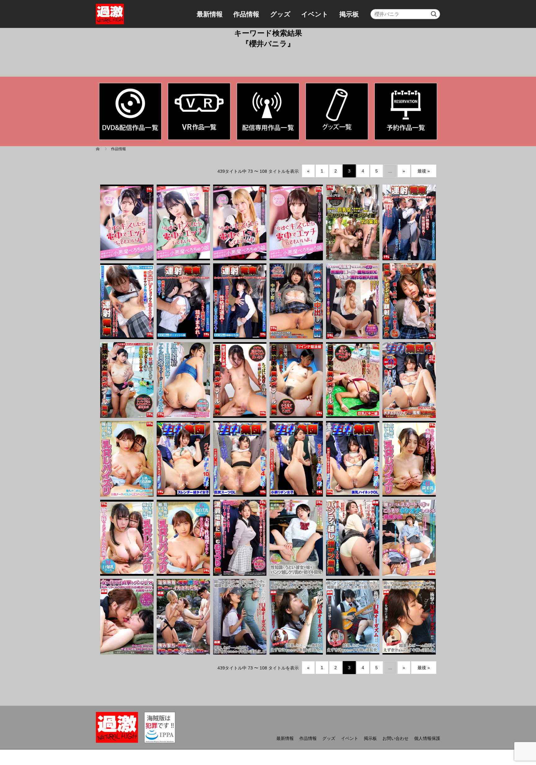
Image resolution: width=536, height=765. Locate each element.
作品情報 (246, 14)
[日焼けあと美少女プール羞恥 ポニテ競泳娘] (296, 380)
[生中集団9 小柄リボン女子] (296, 459)
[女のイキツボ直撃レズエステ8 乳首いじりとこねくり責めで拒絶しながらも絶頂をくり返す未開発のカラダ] (127, 617)
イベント (314, 14)
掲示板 (349, 14)
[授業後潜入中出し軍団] (296, 301)
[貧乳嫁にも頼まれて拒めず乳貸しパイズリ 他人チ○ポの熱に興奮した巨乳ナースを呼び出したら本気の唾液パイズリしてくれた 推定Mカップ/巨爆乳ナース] (127, 538)
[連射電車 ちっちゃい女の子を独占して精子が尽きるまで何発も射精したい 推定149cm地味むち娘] (239, 301)
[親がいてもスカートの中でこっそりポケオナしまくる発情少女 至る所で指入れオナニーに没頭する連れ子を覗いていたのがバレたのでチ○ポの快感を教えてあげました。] (409, 537)
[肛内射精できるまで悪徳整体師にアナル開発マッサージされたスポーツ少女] (183, 380)
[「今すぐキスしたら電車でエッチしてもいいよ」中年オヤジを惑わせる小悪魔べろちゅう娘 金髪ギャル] (239, 222)
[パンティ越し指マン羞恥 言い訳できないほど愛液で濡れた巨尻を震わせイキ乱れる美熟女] (352, 537)
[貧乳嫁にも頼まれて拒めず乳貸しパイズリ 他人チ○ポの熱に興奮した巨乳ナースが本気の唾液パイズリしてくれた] (127, 459)
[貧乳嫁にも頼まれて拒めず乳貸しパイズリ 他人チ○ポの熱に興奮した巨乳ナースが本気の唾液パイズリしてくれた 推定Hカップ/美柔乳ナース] (409, 459)
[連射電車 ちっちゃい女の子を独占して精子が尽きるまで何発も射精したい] (409, 222)
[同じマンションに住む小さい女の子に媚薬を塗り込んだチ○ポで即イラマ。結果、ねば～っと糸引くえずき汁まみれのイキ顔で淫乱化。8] (239, 617)
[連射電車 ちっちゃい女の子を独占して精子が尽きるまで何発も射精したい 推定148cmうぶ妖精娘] (127, 301)
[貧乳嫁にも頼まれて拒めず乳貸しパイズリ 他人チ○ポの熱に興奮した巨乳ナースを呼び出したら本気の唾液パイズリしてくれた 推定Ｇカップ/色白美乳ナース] (183, 538)
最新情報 (210, 14)
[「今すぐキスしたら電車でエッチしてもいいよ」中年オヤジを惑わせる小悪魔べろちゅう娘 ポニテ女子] (127, 222)
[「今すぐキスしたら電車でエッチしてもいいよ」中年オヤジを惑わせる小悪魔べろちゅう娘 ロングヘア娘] (183, 222)
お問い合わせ (395, 738)
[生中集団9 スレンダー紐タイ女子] (183, 459)
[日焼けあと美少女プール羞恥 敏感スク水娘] (239, 380)
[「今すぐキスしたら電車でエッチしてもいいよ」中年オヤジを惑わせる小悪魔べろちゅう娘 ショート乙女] (296, 222)
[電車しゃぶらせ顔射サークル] (409, 301)
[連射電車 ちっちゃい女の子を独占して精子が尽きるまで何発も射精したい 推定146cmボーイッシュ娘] (183, 301)
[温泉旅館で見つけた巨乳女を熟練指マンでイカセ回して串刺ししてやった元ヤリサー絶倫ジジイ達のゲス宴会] (352, 222)
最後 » (424, 170)
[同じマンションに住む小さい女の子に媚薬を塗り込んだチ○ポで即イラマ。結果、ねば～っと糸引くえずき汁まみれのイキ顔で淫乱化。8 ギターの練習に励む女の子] (352, 616)
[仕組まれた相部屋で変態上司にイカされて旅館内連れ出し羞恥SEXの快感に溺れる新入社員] (352, 301)
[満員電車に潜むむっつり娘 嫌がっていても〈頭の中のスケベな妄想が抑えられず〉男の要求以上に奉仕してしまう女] (239, 537)
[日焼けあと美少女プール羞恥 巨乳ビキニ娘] (352, 380)
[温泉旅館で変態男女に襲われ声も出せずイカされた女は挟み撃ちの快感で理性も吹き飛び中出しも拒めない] (183, 617)
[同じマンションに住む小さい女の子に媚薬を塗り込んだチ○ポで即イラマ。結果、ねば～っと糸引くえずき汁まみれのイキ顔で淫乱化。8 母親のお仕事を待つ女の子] (296, 616)
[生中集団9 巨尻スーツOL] (239, 459)
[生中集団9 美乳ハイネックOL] (352, 459)
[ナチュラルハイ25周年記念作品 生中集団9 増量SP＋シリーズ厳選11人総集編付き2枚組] (409, 380)
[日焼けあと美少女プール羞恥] (127, 380)
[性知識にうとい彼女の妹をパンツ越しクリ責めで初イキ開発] (296, 537)
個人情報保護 (427, 738)
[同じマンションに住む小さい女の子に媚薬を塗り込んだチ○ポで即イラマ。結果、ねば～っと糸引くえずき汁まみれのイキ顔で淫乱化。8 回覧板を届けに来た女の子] (409, 616)
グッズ (280, 14)
